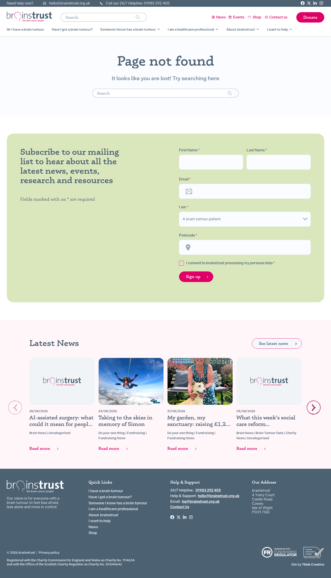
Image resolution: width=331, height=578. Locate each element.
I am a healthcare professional (113, 509)
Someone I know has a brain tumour (117, 503)
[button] (313, 407)
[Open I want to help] (290, 29)
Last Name (257, 150)
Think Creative (307, 564)
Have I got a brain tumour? (110, 497)
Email (185, 179)
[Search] (141, 17)
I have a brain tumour (105, 491)
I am (183, 207)
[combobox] (98, 17)
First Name (189, 150)
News (93, 527)
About (103, 515)
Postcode (188, 235)
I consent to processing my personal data (230, 263)
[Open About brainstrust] (257, 29)
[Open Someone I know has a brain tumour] (158, 29)
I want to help (99, 521)
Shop (92, 533)
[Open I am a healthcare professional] (217, 29)
